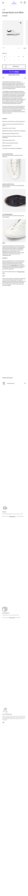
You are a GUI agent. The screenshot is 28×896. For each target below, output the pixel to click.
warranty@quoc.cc (15, 265)
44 (9, 60)
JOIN (3, 722)
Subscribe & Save (10, 383)
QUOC (4, 9)
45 (14, 60)
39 (9, 56)
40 (14, 56)
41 (18, 56)
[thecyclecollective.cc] (13, 2)
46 (18, 60)
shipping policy (12, 516)
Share (3, 77)
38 (4, 56)
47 (23, 60)
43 (4, 60)
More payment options (14, 74)
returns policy (12, 617)
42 (23, 56)
